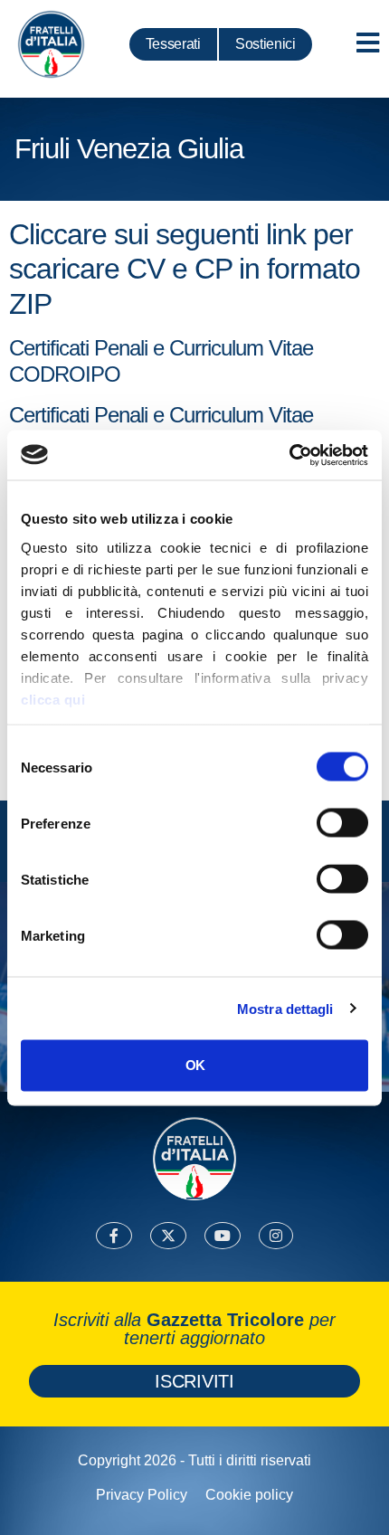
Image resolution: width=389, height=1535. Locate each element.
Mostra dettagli (285, 1008)
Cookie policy (249, 1494)
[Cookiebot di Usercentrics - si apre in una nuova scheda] (289, 455)
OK (194, 1065)
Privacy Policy (141, 1494)
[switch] (342, 823)
